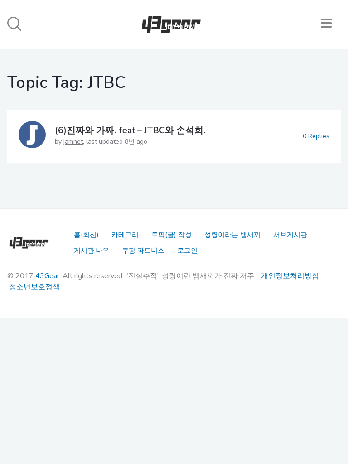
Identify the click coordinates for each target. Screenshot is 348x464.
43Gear (47, 276)
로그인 (187, 250)
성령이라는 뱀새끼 (232, 234)
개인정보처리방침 (290, 276)
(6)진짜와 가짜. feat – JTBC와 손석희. (130, 130)
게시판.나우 (91, 250)
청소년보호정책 (34, 287)
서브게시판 (290, 234)
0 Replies (316, 136)
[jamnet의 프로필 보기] (32, 136)
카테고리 (125, 234)
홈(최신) (86, 234)
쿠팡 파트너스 (143, 250)
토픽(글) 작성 (171, 234)
